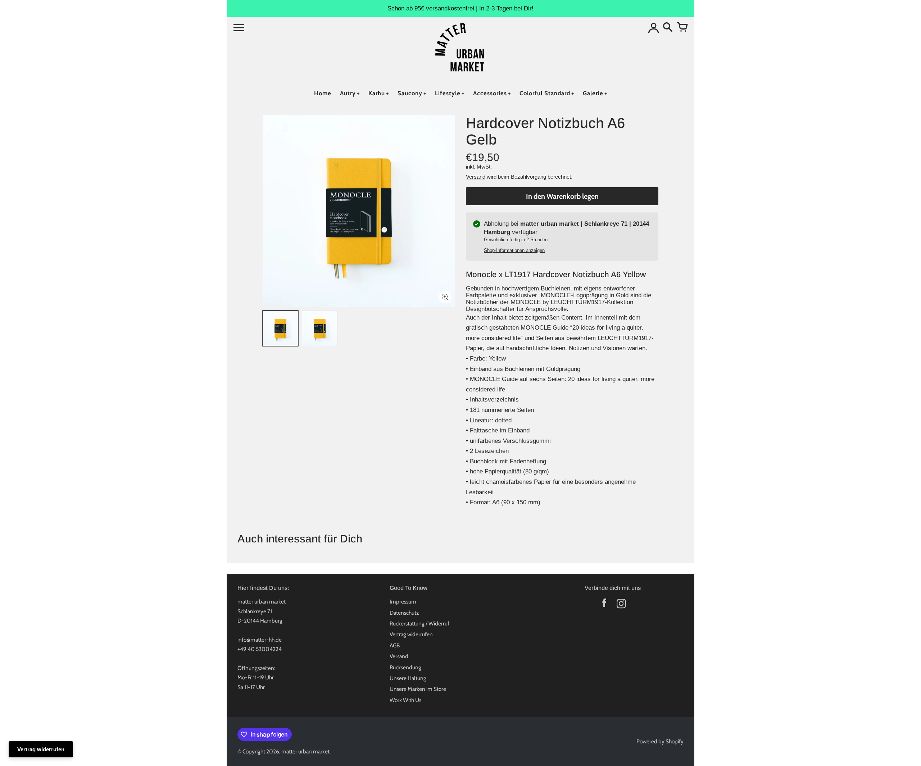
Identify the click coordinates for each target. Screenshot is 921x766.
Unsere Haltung (408, 678)
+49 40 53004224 (259, 649)
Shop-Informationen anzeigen (514, 250)
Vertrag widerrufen (411, 634)
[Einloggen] (653, 27)
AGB (395, 645)
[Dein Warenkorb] (682, 27)
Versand (475, 177)
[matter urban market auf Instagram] (621, 605)
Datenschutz (404, 612)
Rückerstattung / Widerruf (419, 623)
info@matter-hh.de (259, 639)
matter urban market (305, 751)
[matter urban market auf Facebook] (604, 605)
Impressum (403, 601)
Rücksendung (405, 667)
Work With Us (405, 700)
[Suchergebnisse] (667, 27)
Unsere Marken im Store (418, 688)
